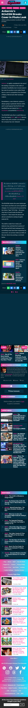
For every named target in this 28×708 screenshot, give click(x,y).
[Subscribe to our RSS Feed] (4, 668)
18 (11, 440)
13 (11, 430)
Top (5, 562)
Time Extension (8, 374)
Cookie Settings (8, 570)
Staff (14, 562)
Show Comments (15, 391)
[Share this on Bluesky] (11, 32)
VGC (20, 691)
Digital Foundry (13, 688)
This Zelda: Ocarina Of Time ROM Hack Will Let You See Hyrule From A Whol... (15, 535)
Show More (13, 658)
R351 (12, 117)
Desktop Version (19, 570)
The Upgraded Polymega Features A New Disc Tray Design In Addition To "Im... (15, 522)
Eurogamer (14, 691)
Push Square (20, 685)
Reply (22, 380)
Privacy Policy (21, 564)
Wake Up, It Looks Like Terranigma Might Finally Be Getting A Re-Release (15, 515)
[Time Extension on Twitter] (17, 668)
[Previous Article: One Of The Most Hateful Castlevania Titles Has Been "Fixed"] (7, 351)
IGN (8, 691)
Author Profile (8, 380)
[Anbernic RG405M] (14, 69)
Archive (22, 567)
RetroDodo (20, 110)
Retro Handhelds (10, 79)
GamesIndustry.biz (10, 693)
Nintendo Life (12, 685)
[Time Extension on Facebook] (20, 672)
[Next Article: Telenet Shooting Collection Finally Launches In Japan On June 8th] (21, 351)
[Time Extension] (14, 3)
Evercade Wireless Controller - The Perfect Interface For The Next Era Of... (15, 554)
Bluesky (16, 380)
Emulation (22, 8)
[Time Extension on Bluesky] (24, 668)
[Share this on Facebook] (14, 32)
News (3, 8)
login (22, 401)
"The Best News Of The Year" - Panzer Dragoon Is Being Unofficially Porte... (15, 541)
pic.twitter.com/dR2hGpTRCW (14, 191)
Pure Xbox (4, 688)
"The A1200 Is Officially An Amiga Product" (14, 496)
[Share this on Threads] (21, 32)
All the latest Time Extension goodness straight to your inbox (14, 700)
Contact (13, 564)
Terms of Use (7, 567)
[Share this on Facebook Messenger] (24, 32)
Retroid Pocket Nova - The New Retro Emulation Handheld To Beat (15, 509)
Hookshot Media (12, 677)
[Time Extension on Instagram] (7, 672)
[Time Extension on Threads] (14, 672)
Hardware (16, 8)
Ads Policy (16, 567)
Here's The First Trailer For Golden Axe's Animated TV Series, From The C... (14, 548)
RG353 (19, 117)
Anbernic (9, 8)
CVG (18, 693)
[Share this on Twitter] (17, 32)
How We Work (21, 562)
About (9, 562)
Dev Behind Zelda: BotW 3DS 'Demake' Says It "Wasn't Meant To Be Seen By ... (15, 502)
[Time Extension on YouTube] (11, 668)
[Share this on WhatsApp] (8, 32)
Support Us (6, 564)
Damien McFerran (6, 27)
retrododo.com (10, 283)
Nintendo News (23, 688)
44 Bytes (19, 679)
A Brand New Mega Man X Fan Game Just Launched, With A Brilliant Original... (15, 528)
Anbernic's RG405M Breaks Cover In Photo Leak (14, 14)
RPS (22, 693)
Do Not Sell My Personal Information (17, 681)
